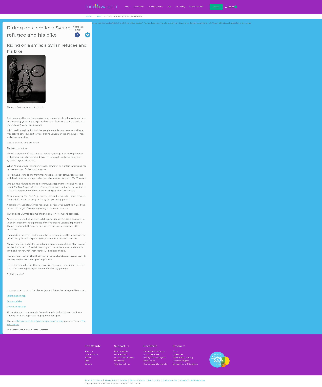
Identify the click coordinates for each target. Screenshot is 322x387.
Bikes (127, 7)
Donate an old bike (16, 307)
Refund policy (154, 380)
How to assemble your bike (155, 364)
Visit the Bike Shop (16, 296)
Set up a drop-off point (124, 357)
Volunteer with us (122, 364)
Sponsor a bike (14, 301)
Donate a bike (120, 354)
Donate (216, 7)
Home (88, 16)
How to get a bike (151, 354)
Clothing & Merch (155, 7)
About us (89, 351)
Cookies (123, 380)
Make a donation (121, 351)
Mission (88, 357)
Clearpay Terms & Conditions (185, 364)
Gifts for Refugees (181, 361)
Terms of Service (137, 380)
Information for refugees (154, 351)
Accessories (138, 7)
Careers (88, 364)
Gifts (169, 7)
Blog (87, 361)
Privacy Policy (111, 380)
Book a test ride (196, 7)
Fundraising (119, 361)
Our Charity (180, 7)
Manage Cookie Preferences (192, 380)
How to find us (91, 354)
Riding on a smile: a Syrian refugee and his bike (39, 321)
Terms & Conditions (93, 380)
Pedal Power (149, 361)
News (99, 16)
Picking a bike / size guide (154, 357)
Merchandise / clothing (183, 357)
